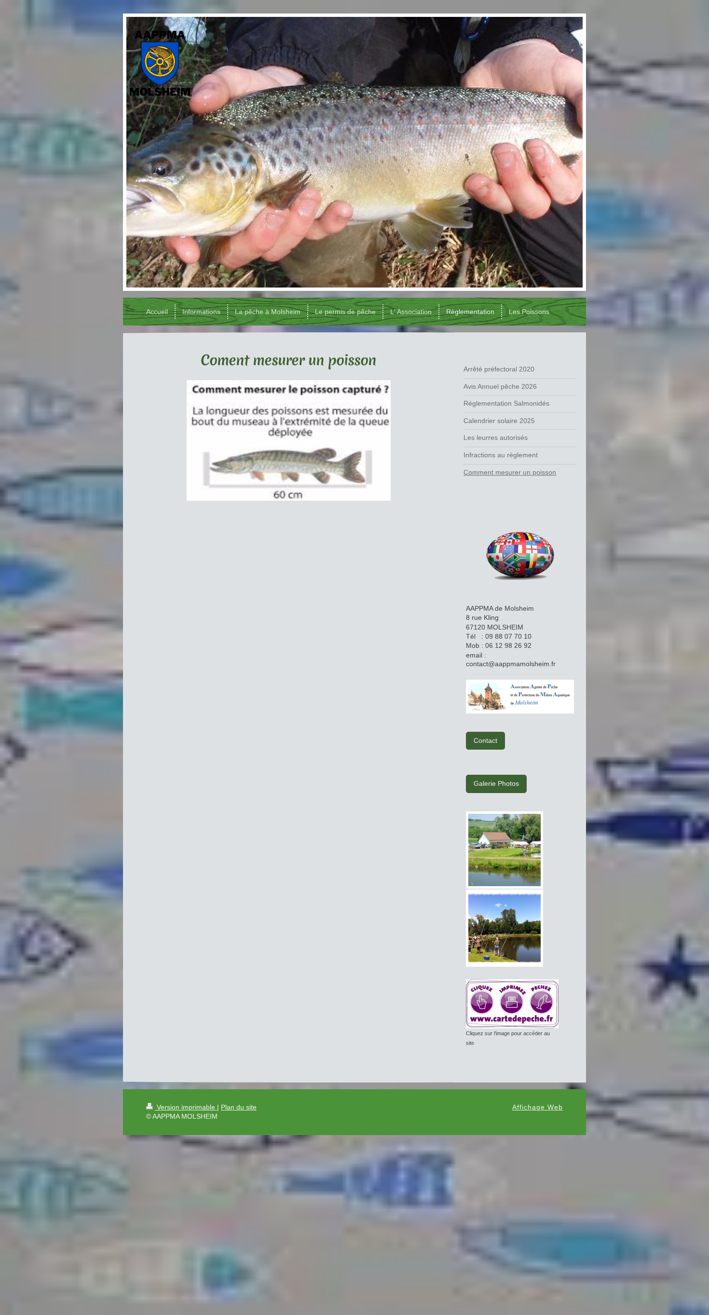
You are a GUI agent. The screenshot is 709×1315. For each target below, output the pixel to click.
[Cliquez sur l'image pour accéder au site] (512, 1003)
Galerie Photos (496, 783)
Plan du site (239, 1107)
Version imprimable (186, 1107)
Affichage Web (537, 1107)
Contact (485, 740)
